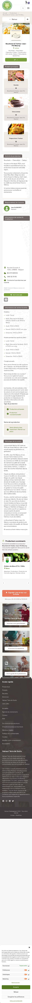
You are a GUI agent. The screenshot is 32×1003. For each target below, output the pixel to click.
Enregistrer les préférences (16, 997)
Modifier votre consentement (11, 740)
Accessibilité (6, 744)
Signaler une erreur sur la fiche (17, 593)
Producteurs (13, 13)
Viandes (16, 85)
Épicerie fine (16, 55)
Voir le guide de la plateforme (16, 674)
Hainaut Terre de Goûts (9, 700)
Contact (4, 715)
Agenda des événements (10, 712)
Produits (4, 690)
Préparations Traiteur (16, 138)
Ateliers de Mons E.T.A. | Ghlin (14, 566)
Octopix (12, 815)
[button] (29, 947)
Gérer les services (16, 982)
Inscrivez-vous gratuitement (16, 623)
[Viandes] (16, 75)
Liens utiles (5, 703)
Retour (14, 19)
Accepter (16, 987)
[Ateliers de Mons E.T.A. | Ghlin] (16, 557)
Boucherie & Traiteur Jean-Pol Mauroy (16, 91)
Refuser (16, 992)
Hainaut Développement (10, 811)
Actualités (5, 708)
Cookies (4, 737)
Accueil (5, 13)
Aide (3, 718)
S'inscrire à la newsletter (16, 648)
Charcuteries (16, 111)
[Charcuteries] (16, 102)
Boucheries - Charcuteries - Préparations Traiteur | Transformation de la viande (16, 52)
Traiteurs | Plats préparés (19, 54)
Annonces (5, 697)
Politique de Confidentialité (16, 1001)
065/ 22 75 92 (12, 276)
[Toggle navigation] (28, 8)
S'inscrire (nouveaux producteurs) (12, 727)
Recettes (5, 693)
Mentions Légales (7, 730)
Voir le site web (17, 294)
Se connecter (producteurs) (11, 723)
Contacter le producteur (16, 59)
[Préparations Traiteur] (16, 129)
